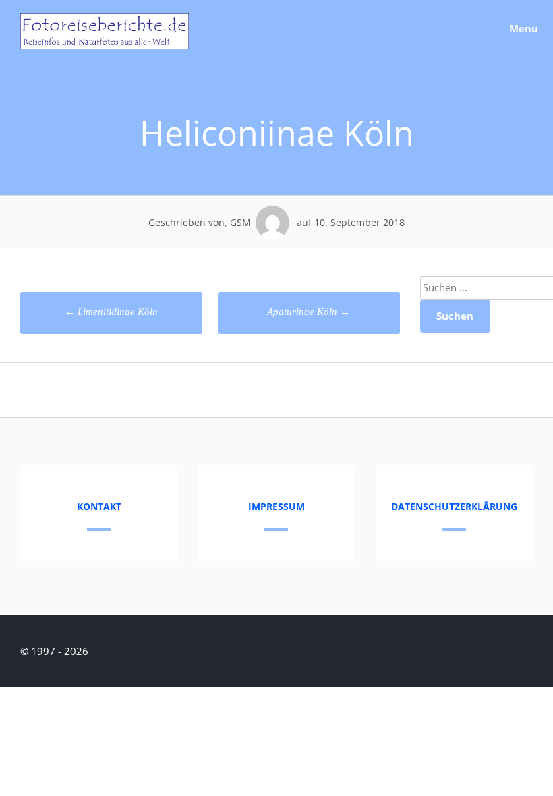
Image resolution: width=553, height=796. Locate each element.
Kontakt (99, 506)
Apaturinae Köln (308, 311)
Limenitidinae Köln (111, 311)
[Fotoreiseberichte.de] (104, 45)
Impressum (276, 506)
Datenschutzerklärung (454, 506)
